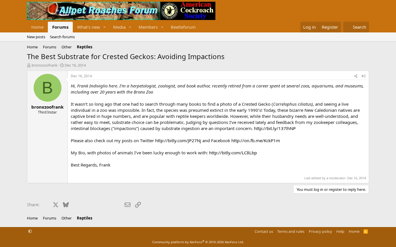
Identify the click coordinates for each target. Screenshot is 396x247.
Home (37, 27)
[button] (105, 27)
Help (340, 231)
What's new (88, 27)
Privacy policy (320, 231)
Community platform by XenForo (198, 242)
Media (119, 27)
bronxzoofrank (44, 65)
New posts (36, 36)
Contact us (264, 231)
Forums (60, 27)
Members (148, 27)
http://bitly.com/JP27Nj (178, 140)
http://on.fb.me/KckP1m (255, 140)
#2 (364, 76)
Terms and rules (290, 231)
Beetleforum (183, 27)
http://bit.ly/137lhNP (275, 128)
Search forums (62, 36)
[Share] (355, 76)
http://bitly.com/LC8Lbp (233, 152)
